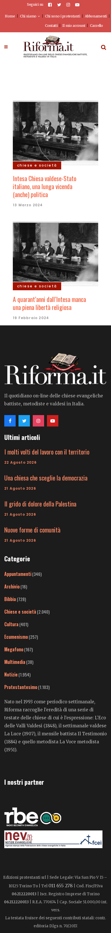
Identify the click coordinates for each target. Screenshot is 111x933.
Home (10, 16)
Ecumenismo (16, 636)
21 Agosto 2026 (20, 488)
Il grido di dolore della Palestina (40, 503)
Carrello (96, 25)
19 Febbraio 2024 (31, 317)
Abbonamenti (96, 16)
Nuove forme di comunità (32, 529)
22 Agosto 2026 (20, 462)
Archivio (12, 586)
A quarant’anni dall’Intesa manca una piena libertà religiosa (49, 303)
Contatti (51, 25)
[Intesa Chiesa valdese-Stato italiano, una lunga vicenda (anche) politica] (55, 132)
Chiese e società (20, 611)
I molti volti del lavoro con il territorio (46, 451)
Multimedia (14, 661)
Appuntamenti (17, 573)
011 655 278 (60, 885)
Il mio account (73, 25)
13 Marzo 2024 (28, 205)
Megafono (13, 649)
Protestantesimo (20, 687)
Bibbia (10, 599)
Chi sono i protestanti (62, 16)
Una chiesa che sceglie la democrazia (45, 477)
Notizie (11, 674)
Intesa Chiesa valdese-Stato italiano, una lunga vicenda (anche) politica (44, 186)
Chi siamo (28, 16)
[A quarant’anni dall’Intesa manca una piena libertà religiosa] (55, 253)
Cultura (11, 624)
